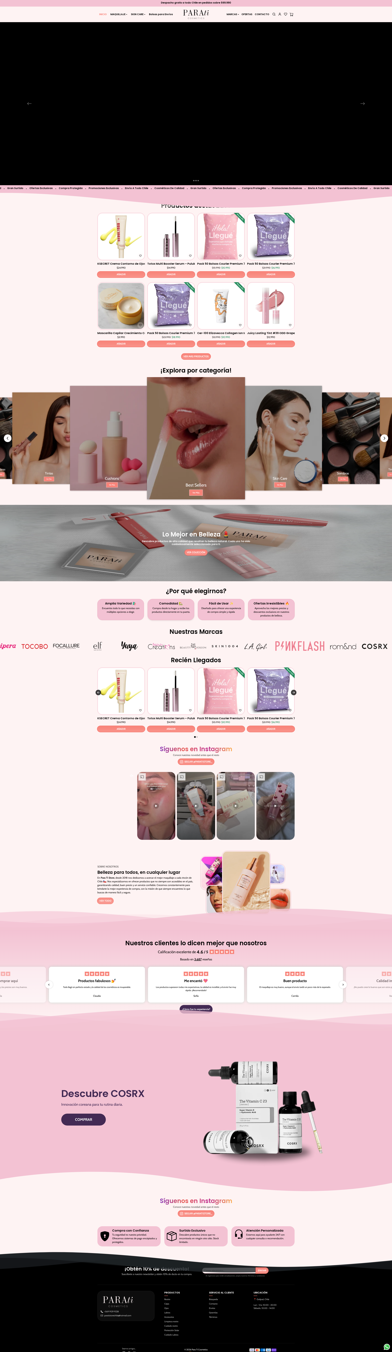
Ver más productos (196, 335)
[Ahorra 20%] (171, 307)
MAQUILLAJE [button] (117, 14)
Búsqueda (213, 1279)
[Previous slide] (7, 418)
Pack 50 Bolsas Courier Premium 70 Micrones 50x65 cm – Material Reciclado (171, 312)
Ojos (166, 1287)
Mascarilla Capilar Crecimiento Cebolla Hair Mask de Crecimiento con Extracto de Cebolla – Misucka (121, 312)
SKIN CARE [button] (137, 14)
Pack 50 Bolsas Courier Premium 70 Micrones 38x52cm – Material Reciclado (271, 243)
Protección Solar (171, 1310)
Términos (213, 1296)
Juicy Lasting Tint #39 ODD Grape (271, 312)
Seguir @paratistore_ (198, 741)
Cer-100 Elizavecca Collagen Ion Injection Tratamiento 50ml (221, 312)
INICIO (103, 14)
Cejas (166, 1283)
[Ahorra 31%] (221, 237)
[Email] (134, 1332)
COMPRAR (83, 1099)
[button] (274, 14)
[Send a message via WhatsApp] (386, 1346)
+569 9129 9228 (111, 1291)
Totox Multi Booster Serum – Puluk (171, 243)
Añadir (121, 253)
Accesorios (169, 1296)
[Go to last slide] (98, 672)
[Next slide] (384, 418)
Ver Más (49, 458)
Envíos (212, 1287)
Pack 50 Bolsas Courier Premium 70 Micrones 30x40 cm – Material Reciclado (221, 243)
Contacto (213, 1283)
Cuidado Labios (171, 1314)
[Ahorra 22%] (271, 237)
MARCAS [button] (232, 14)
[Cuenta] (280, 14)
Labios (167, 1292)
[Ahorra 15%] (221, 307)
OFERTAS (246, 14)
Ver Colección (196, 531)
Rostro (167, 1279)
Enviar (262, 1250)
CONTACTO (262, 14)
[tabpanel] (196, 265)
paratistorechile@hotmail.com (117, 1295)
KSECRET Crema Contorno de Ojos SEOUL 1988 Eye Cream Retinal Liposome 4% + (121, 243)
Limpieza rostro (171, 1301)
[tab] (195, 716)
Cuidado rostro (171, 1305)
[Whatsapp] (129, 1332)
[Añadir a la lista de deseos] (140, 235)
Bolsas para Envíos (161, 14)
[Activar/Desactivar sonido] (132, 755)
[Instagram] (123, 1332)
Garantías (213, 1292)
